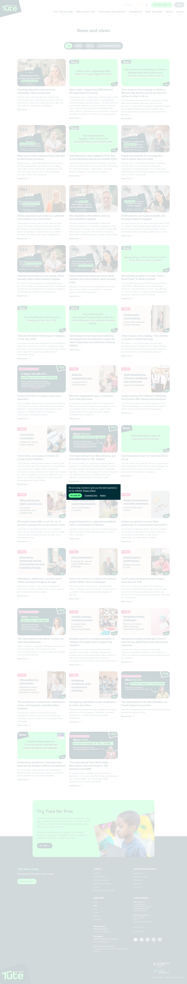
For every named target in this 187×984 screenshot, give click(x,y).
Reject (103, 495)
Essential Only (91, 495)
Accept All (75, 495)
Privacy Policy (89, 491)
